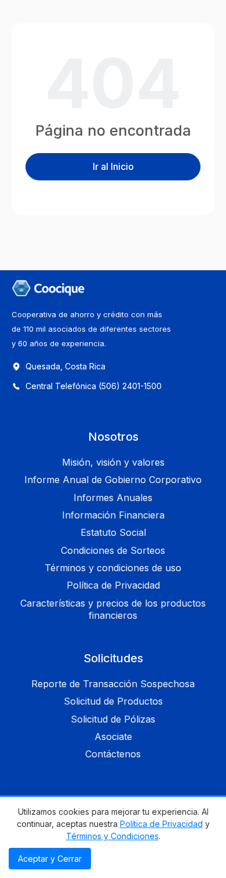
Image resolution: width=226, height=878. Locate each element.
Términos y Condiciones (112, 836)
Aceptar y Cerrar (50, 859)
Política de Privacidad (161, 824)
